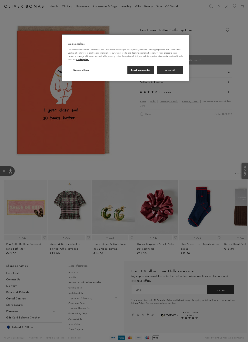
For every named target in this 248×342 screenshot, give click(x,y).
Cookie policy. (82, 59)
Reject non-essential (140, 70)
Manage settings (81, 70)
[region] (125, 57)
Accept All (170, 70)
